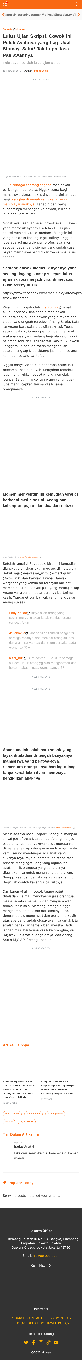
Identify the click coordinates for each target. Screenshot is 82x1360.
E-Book (18, 1323)
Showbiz (60, 14)
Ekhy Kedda (18, 613)
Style (70, 14)
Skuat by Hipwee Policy (49, 1323)
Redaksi (17, 1318)
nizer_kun (16, 658)
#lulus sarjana (12, 1113)
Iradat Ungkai (41, 70)
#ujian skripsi (27, 1121)
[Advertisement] (41, 107)
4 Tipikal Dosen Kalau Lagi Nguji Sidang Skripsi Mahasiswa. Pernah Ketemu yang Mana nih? (58, 1087)
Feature (8, 14)
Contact (35, 1318)
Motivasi (48, 14)
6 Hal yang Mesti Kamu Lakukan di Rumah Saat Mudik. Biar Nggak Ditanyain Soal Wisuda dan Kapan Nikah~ (19, 1089)
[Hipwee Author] (15, 1166)
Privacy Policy (58, 1318)
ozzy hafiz (47, 1098)
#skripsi (9, 1121)
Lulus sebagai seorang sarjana (27, 185)
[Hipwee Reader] (21, 1166)
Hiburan (20, 14)
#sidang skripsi (55, 1113)
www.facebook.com (29, 557)
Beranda (7, 29)
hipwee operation (46, 1256)
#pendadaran (34, 1113)
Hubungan (34, 14)
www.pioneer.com (64, 827)
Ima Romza (49, 307)
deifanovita (17, 633)
